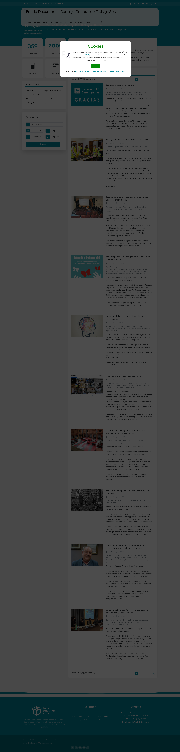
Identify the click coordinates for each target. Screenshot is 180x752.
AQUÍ (87, 55)
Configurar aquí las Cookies (85, 71)
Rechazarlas (101, 71)
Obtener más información (118, 71)
